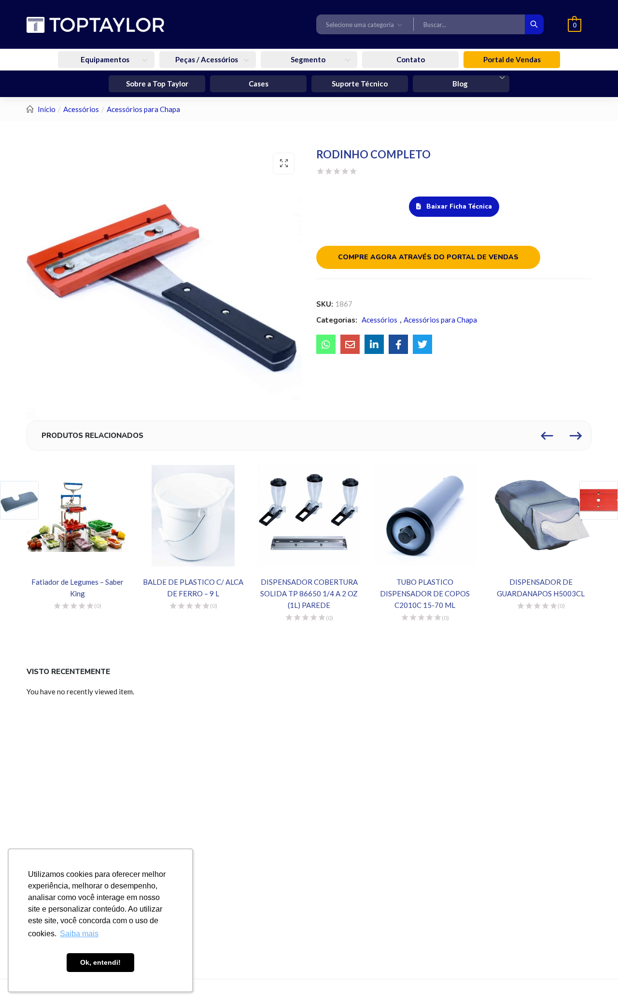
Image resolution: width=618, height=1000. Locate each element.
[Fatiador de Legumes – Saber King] (77, 515)
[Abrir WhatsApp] (593, 975)
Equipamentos (106, 59)
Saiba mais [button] (79, 934)
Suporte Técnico (360, 83)
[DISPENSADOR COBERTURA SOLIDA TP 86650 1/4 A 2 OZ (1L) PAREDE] (309, 515)
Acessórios (81, 109)
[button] (365, 24)
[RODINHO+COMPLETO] (374, 344)
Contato (410, 59)
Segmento (309, 59)
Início (47, 109)
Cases (258, 83)
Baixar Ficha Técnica (458, 206)
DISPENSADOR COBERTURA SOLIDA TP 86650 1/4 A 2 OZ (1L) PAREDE (309, 593)
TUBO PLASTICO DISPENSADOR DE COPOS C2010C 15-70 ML (425, 593)
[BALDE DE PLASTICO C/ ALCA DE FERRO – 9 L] (193, 515)
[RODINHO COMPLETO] (326, 344)
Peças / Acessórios (207, 59)
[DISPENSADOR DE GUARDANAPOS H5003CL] (540, 515)
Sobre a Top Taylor (157, 83)
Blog (460, 83)
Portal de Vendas (512, 59)
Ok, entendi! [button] (100, 962)
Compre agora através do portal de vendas (428, 257)
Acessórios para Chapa (143, 109)
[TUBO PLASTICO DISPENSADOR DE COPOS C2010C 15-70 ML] (425, 515)
